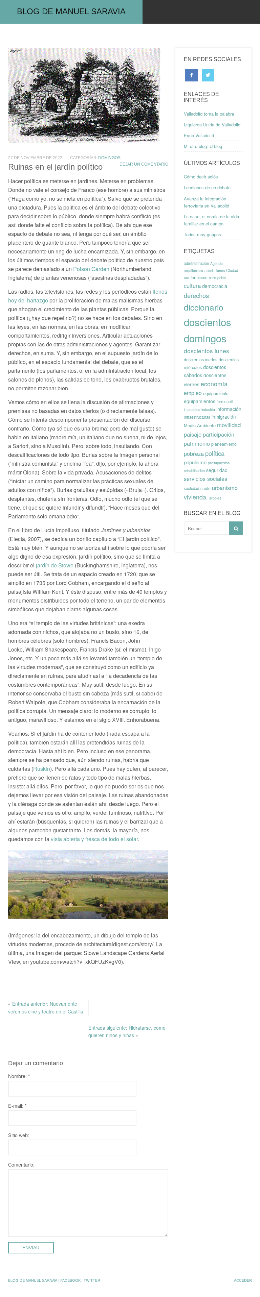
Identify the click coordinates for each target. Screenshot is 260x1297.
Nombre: (19, 1075)
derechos (196, 295)
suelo (205, 488)
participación (218, 434)
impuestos (192, 409)
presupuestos (219, 462)
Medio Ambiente (200, 425)
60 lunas (52, 35)
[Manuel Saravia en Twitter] (208, 74)
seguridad (217, 470)
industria (208, 409)
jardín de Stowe (54, 565)
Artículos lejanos (213, 35)
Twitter (92, 1280)
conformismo (196, 277)
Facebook (70, 1280)
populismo (195, 462)
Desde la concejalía (105, 35)
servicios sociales (205, 478)
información (228, 409)
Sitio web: (18, 1135)
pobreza (194, 453)
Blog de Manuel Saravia (71, 11)
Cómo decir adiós (201, 176)
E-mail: (17, 1105)
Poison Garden (91, 269)
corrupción (217, 277)
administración (196, 263)
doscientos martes (200, 360)
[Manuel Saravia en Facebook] (191, 74)
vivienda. (196, 497)
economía (214, 383)
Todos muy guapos (202, 234)
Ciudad (232, 270)
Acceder (243, 1280)
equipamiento (216, 393)
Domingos (160, 35)
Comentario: (21, 1164)
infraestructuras (197, 417)
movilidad (229, 425)
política (214, 453)
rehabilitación (194, 470)
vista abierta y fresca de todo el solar (94, 839)
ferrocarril (225, 401)
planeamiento (224, 444)
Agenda (216, 263)
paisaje (192, 434)
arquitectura (193, 270)
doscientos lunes (206, 350)
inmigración (224, 416)
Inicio (19, 35)
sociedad (191, 488)
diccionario (203, 307)
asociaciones (214, 270)
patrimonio (197, 443)
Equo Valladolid (199, 135)
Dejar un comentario (144, 164)
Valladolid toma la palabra (209, 114)
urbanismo (225, 488)
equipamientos (199, 401)
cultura (192, 286)
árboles (215, 497)
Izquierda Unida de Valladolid (212, 124)
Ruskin (41, 769)
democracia (214, 285)
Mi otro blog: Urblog (203, 146)
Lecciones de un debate (207, 187)
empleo (193, 393)
